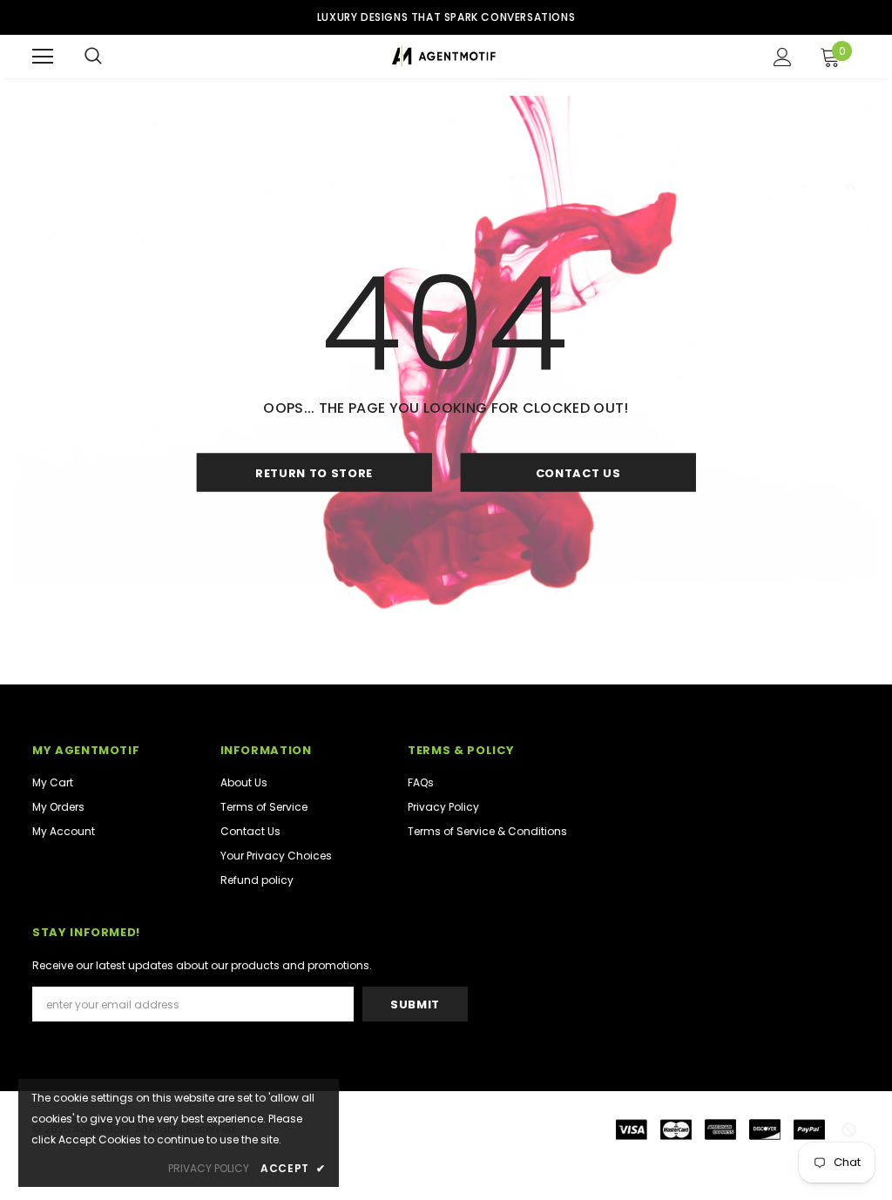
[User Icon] (783, 57)
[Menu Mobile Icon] (42, 56)
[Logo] (444, 56)
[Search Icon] (93, 56)
